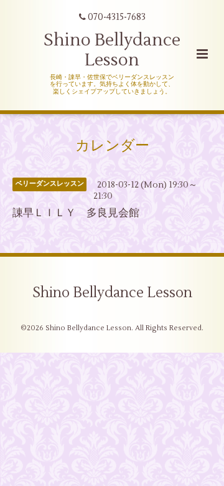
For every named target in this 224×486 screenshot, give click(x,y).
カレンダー (112, 146)
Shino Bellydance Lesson (112, 50)
